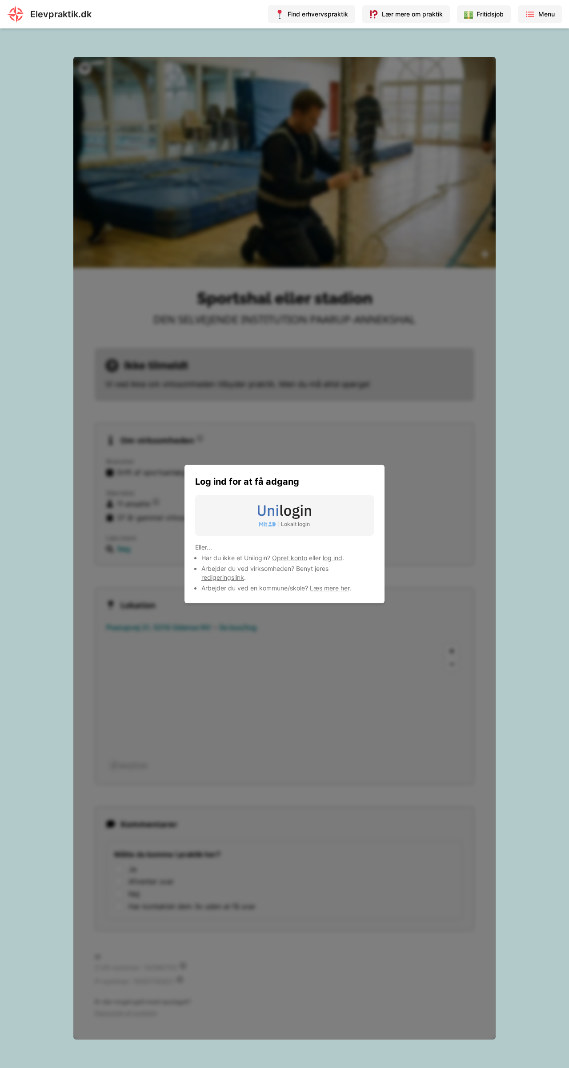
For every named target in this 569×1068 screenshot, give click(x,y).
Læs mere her (329, 588)
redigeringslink (222, 577)
